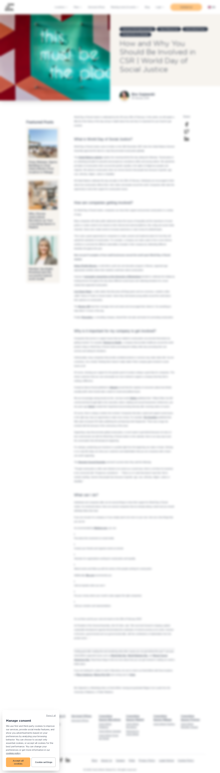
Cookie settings (43, 762)
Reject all (51, 715)
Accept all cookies (18, 762)
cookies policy (13, 753)
